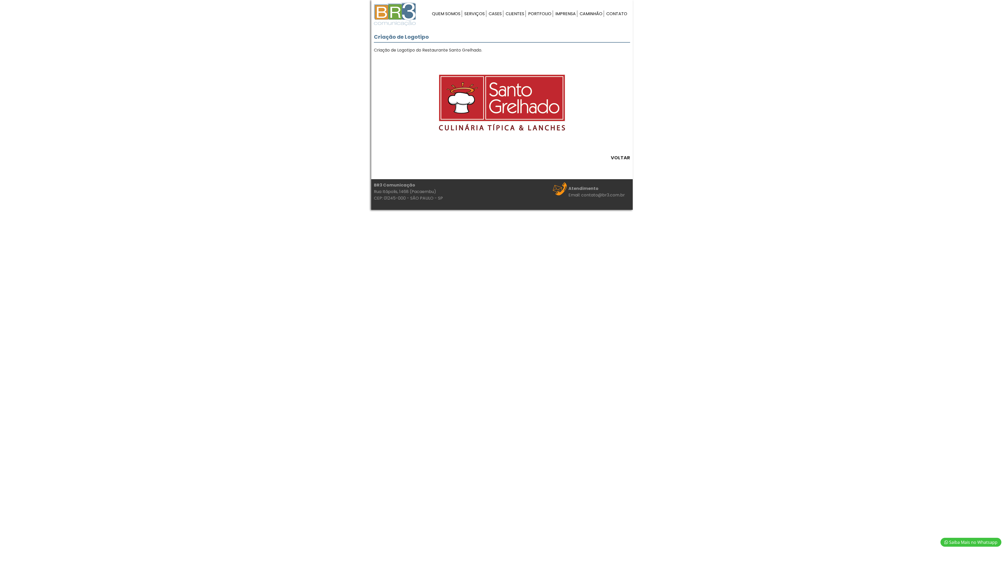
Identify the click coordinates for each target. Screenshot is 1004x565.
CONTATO (616, 14)
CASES (495, 14)
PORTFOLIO (539, 14)
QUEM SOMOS (446, 14)
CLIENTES (515, 14)
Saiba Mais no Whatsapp (972, 542)
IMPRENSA (565, 14)
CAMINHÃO (591, 14)
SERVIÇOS (474, 14)
